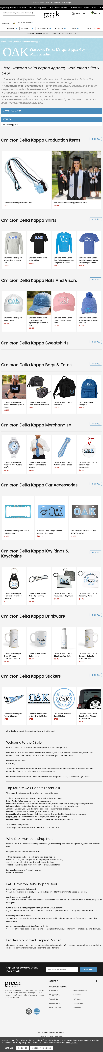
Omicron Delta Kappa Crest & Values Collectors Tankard (13, 656)
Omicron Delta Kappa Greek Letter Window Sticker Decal (88, 716)
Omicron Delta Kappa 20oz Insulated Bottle (63, 654)
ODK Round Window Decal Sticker (62, 714)
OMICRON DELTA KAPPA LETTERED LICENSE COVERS (84, 532)
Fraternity (43, 28)
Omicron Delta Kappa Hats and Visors (39, 280)
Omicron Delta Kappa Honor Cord (18, 202)
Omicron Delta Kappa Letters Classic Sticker (38, 714)
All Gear (59, 28)
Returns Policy (54, 1003)
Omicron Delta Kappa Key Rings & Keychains (35, 553)
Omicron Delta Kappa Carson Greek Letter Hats (63, 320)
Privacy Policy (71, 1042)
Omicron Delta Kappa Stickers (31, 676)
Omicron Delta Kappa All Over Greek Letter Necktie (38, 464)
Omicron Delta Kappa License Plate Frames (16, 532)
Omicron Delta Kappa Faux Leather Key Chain (63, 594)
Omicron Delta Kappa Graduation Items (40, 140)
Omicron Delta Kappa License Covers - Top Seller (49, 532)
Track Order (53, 999)
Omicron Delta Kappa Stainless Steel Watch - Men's (13, 464)
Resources (77, 995)
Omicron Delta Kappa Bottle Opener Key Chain (38, 596)
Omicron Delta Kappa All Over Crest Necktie (63, 463)
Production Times (80, 990)
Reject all (22, 1047)
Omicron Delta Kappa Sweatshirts (35, 343)
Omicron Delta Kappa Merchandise (36, 425)
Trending (96, 29)
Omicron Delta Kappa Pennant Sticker (13, 714)
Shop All (96, 139)
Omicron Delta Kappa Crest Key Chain (88, 594)
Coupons (77, 1008)
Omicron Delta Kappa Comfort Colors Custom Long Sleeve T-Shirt (64, 260)
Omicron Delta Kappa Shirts (29, 220)
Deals (89, 29)
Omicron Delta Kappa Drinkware (33, 616)
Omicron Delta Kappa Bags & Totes (36, 365)
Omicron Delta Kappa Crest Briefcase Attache (39, 403)
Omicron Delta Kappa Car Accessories (39, 485)
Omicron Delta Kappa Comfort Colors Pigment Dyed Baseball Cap (38, 321)
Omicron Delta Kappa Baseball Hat (13, 319)
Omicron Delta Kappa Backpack (63, 403)
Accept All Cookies (41, 1047)
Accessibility (78, 1003)
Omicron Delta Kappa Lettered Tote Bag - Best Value (14, 404)
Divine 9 (11, 28)
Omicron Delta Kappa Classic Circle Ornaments (88, 464)
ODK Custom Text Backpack (86, 403)
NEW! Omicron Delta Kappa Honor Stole (70, 202)
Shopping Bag (55, 995)
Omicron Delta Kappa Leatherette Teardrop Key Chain (13, 596)
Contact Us (53, 990)
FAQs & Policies (55, 1008)
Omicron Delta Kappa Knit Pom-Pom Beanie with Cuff (88, 320)
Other (73, 28)
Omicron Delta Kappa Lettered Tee (38, 259)
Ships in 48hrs (7, 23)
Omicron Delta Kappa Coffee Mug (38, 654)
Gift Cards (77, 999)
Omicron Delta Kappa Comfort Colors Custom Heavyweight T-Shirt (89, 260)
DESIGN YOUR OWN (24, 23)
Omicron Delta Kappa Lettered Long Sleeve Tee (13, 260)
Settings (9, 1047)
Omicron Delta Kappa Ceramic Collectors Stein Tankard (88, 656)
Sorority (26, 28)
